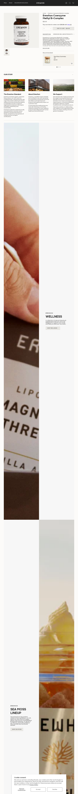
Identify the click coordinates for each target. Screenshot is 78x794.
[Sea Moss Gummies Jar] (47, 60)
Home (44, 13)
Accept (38, 789)
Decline (54, 789)
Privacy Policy (33, 784)
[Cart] (73, 3)
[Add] (72, 63)
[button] (5, 3)
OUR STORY (8, 74)
